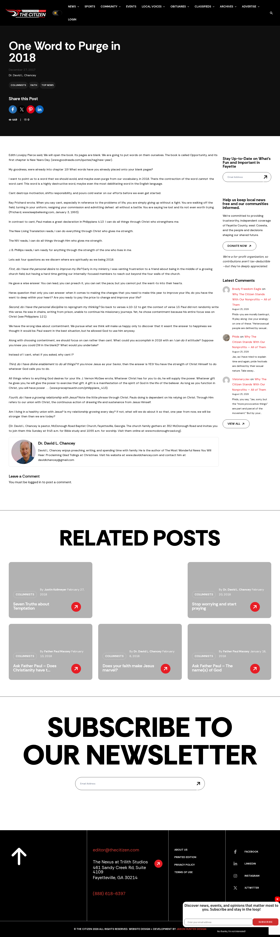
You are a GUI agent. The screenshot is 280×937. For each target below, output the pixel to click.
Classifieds (203, 6)
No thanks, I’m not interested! (231, 931)
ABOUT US (180, 849)
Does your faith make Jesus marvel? (128, 668)
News (72, 6)
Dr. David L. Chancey (22, 75)
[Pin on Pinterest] (31, 109)
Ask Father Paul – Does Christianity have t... (34, 668)
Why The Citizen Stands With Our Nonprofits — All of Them (251, 299)
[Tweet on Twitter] (22, 109)
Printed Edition (185, 857)
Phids (235, 337)
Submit (265, 177)
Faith (33, 85)
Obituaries (178, 6)
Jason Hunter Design (191, 929)
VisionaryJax (241, 379)
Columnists (18, 85)
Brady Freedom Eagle (246, 289)
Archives (226, 6)
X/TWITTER (252, 887)
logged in (34, 482)
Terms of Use (183, 872)
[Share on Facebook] (13, 109)
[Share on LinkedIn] (39, 109)
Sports (90, 6)
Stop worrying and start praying (214, 606)
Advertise (249, 6)
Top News (47, 85)
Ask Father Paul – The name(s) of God (212, 668)
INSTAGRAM (252, 875)
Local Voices (152, 6)
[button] (77, 6)
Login (72, 19)
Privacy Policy (184, 864)
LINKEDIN (250, 863)
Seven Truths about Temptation (31, 606)
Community (109, 6)
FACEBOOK (251, 851)
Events (131, 6)
